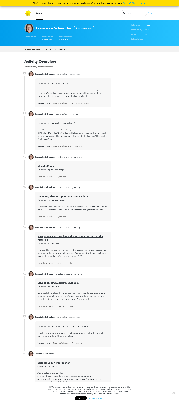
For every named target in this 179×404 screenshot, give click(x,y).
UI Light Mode (46, 165)
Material (65, 83)
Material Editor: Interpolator (74, 326)
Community (43, 83)
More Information (96, 398)
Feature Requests (59, 169)
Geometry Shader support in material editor (63, 196)
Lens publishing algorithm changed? (58, 282)
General (55, 83)
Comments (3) (61, 49)
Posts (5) (47, 49)
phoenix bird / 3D (69, 123)
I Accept (81, 398)
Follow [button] (84, 28)
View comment (44, 103)
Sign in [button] (151, 13)
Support (39, 13)
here (51, 391)
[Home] (28, 13)
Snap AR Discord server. (134, 3)
